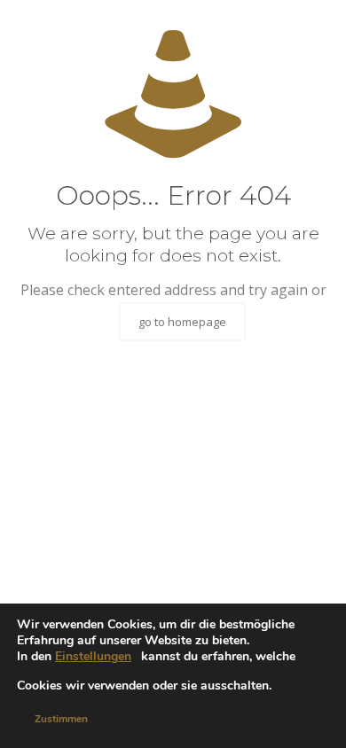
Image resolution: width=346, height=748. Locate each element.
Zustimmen (61, 719)
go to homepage (182, 322)
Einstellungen (93, 657)
